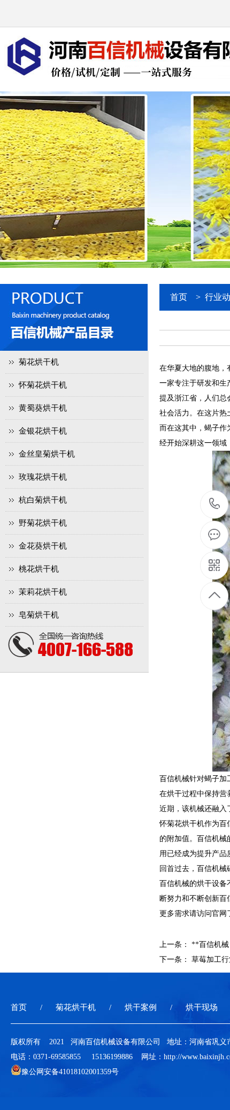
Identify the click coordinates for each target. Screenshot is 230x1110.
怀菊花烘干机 (43, 385)
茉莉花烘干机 (43, 592)
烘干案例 (141, 1007)
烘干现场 (202, 1007)
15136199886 (215, 504)
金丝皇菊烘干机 (47, 454)
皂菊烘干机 (39, 615)
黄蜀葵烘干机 (43, 408)
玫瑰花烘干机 (43, 477)
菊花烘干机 (39, 362)
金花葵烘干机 (43, 546)
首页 (178, 297)
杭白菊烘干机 (43, 500)
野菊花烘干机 (43, 523)
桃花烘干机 (39, 569)
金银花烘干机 (43, 431)
